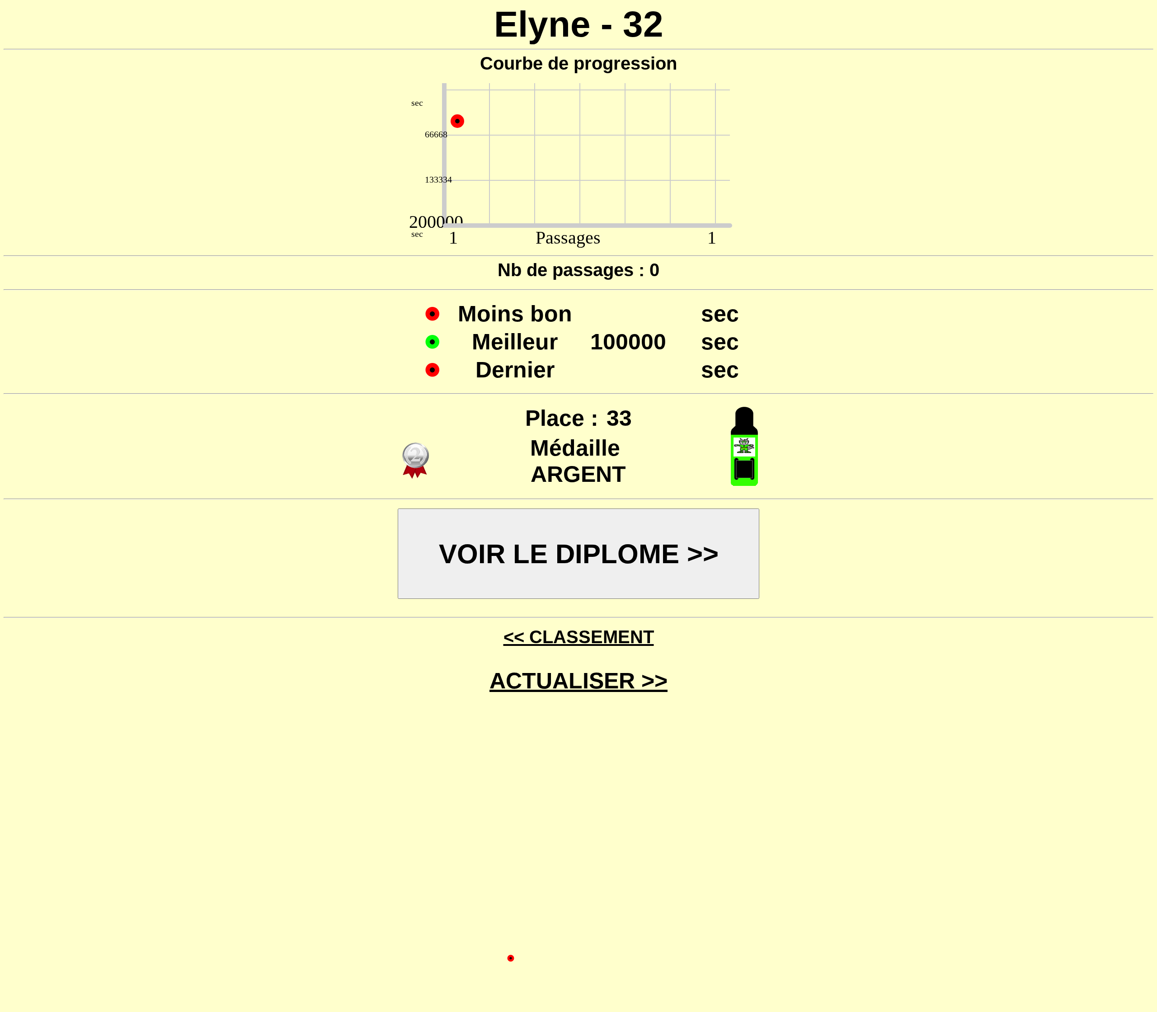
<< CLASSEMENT (578, 637)
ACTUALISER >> (578, 680)
